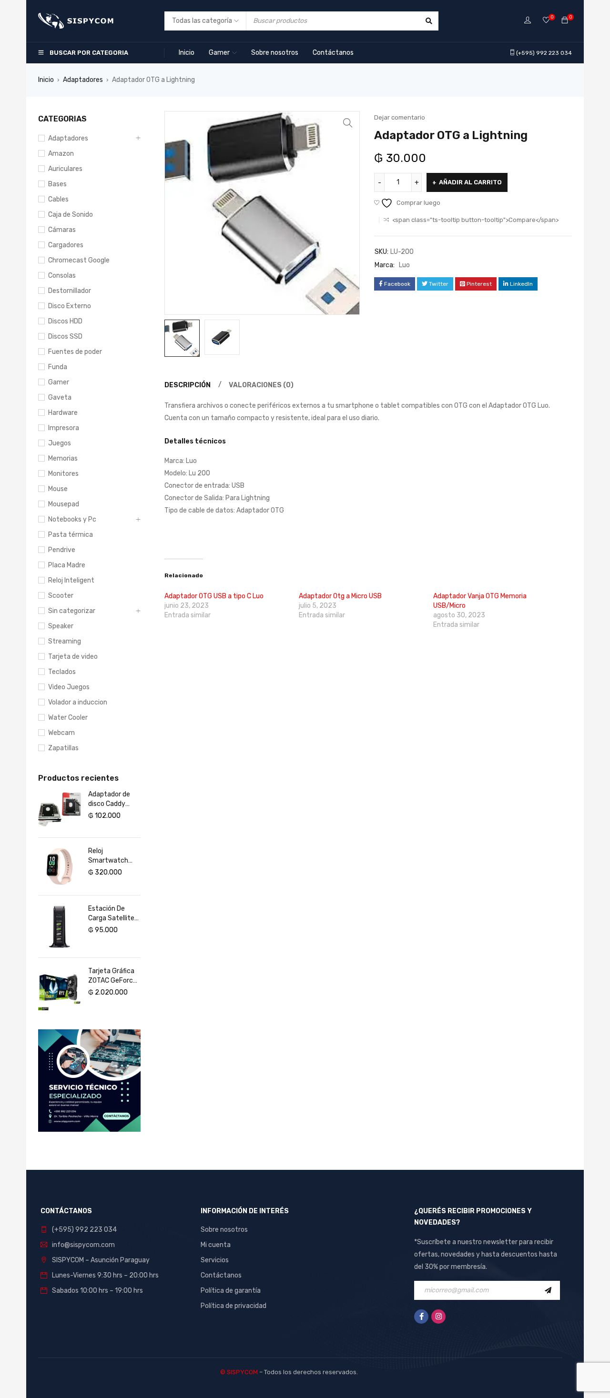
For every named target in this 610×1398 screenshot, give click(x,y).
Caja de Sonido (70, 215)
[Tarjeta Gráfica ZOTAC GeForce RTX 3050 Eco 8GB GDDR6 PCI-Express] (59, 988)
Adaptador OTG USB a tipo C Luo (214, 596)
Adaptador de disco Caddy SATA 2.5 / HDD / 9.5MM (114, 799)
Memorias (63, 458)
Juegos (59, 443)
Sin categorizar (71, 611)
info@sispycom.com (83, 1245)
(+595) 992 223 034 (84, 1230)
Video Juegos (69, 687)
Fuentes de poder (75, 352)
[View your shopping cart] (564, 21)
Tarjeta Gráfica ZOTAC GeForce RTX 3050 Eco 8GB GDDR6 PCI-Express (114, 976)
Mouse (58, 489)
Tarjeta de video (73, 657)
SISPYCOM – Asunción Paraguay (101, 1260)
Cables (58, 199)
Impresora (63, 428)
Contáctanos (221, 1275)
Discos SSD (65, 336)
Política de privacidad (233, 1306)
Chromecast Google (79, 260)
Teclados (62, 672)
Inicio (46, 80)
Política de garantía (231, 1291)
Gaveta (59, 397)
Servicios (215, 1260)
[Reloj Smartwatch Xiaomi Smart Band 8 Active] (59, 866)
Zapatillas (63, 748)
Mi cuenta (216, 1245)
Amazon (61, 154)
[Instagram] (438, 1316)
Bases (57, 184)
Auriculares (65, 169)
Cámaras (62, 230)
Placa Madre (66, 565)
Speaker (60, 626)
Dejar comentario (399, 117)
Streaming (64, 641)
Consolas (62, 276)
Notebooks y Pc (72, 519)
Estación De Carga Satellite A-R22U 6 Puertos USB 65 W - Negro (112, 914)
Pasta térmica (70, 535)
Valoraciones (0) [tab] (261, 385)
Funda (57, 367)
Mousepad (63, 504)
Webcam (61, 733)
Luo (404, 265)
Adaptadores (83, 80)
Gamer (58, 382)
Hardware (63, 413)
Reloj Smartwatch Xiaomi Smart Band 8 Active (110, 856)
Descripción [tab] (187, 385)
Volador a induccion (77, 702)
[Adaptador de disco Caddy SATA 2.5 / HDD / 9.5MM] (59, 809)
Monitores (63, 474)
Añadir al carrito (470, 182)
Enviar (550, 1290)
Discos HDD (65, 321)
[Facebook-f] (421, 1316)
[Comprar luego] (546, 20)
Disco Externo (69, 306)
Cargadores (65, 245)
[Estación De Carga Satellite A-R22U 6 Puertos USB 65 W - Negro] (59, 926)
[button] (348, 123)
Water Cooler (68, 718)
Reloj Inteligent (71, 580)
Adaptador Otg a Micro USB (340, 596)
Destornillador (69, 291)
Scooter (60, 596)
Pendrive (61, 550)
